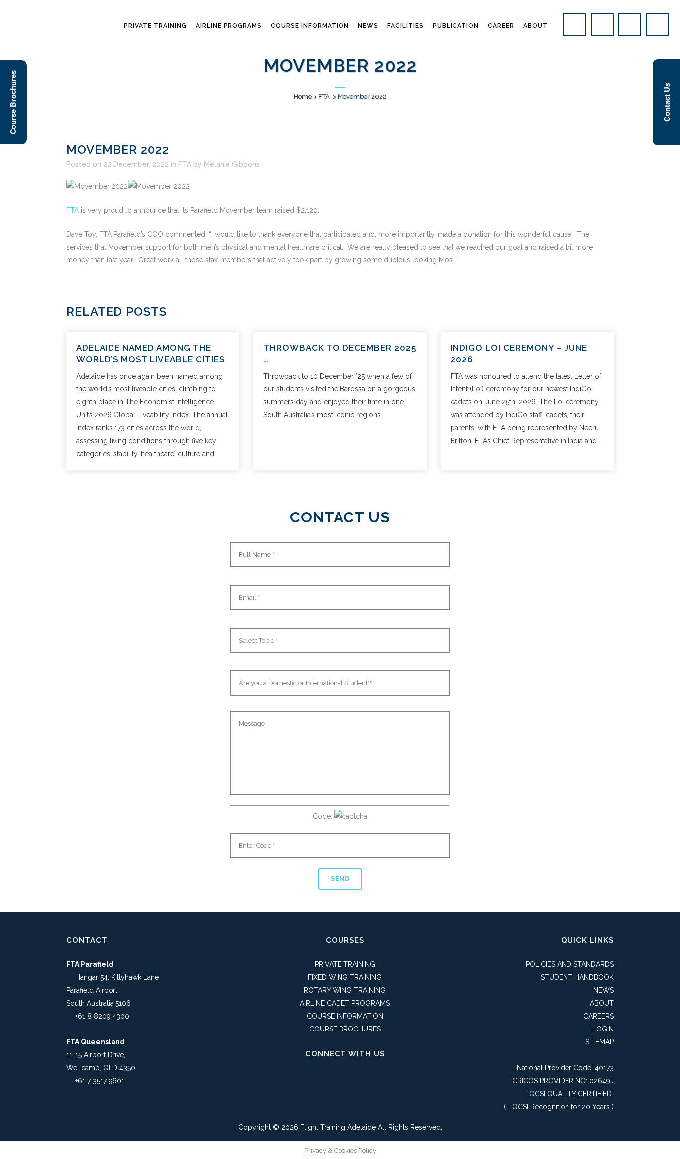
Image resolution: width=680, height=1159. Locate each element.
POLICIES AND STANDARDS (570, 964)
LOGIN (603, 1029)
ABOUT (602, 1003)
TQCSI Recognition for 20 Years (559, 1107)
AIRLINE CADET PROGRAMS (345, 1003)
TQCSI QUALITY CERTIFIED (568, 1094)
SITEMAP (599, 1042)
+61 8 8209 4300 (102, 1016)
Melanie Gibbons (232, 164)
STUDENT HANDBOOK (577, 977)
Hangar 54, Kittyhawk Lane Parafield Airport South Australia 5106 (112, 990)
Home (303, 96)
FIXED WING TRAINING (345, 977)
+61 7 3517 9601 (99, 1081)
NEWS (603, 990)
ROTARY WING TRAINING (345, 990)
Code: (323, 816)
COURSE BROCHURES (345, 1029)
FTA (324, 96)
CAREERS (598, 1016)
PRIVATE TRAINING (345, 964)
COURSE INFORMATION (345, 1016)
